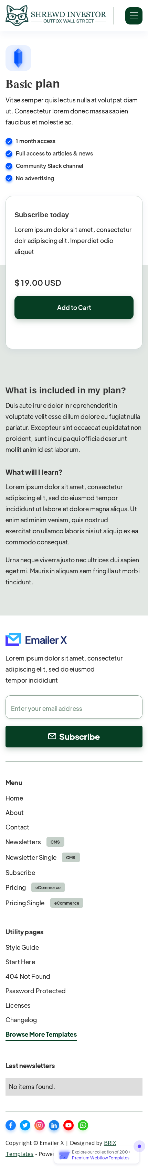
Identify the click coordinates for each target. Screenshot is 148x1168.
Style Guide (22, 947)
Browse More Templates (41, 1034)
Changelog (21, 1019)
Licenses (18, 1005)
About (15, 812)
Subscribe (20, 872)
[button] (133, 15)
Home (14, 798)
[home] (56, 15)
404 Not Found (28, 976)
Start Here (20, 961)
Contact (17, 827)
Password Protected (36, 990)
